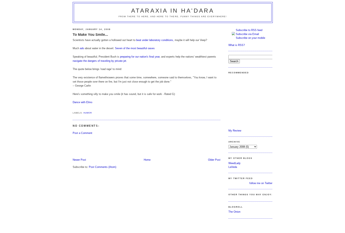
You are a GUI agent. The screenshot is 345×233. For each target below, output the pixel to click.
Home (147, 159)
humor (87, 113)
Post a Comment (82, 132)
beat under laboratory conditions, (155, 40)
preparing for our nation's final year (140, 56)
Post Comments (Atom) (102, 166)
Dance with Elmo (82, 102)
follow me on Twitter (260, 183)
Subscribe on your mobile (250, 37)
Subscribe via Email (247, 34)
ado (82, 48)
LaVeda (232, 166)
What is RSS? (236, 45)
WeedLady (234, 163)
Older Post (214, 159)
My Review (234, 130)
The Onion (234, 211)
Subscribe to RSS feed (249, 30)
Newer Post (79, 159)
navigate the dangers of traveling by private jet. (100, 60)
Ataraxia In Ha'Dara (172, 10)
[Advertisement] (145, 146)
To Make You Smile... (90, 35)
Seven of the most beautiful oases (135, 48)
